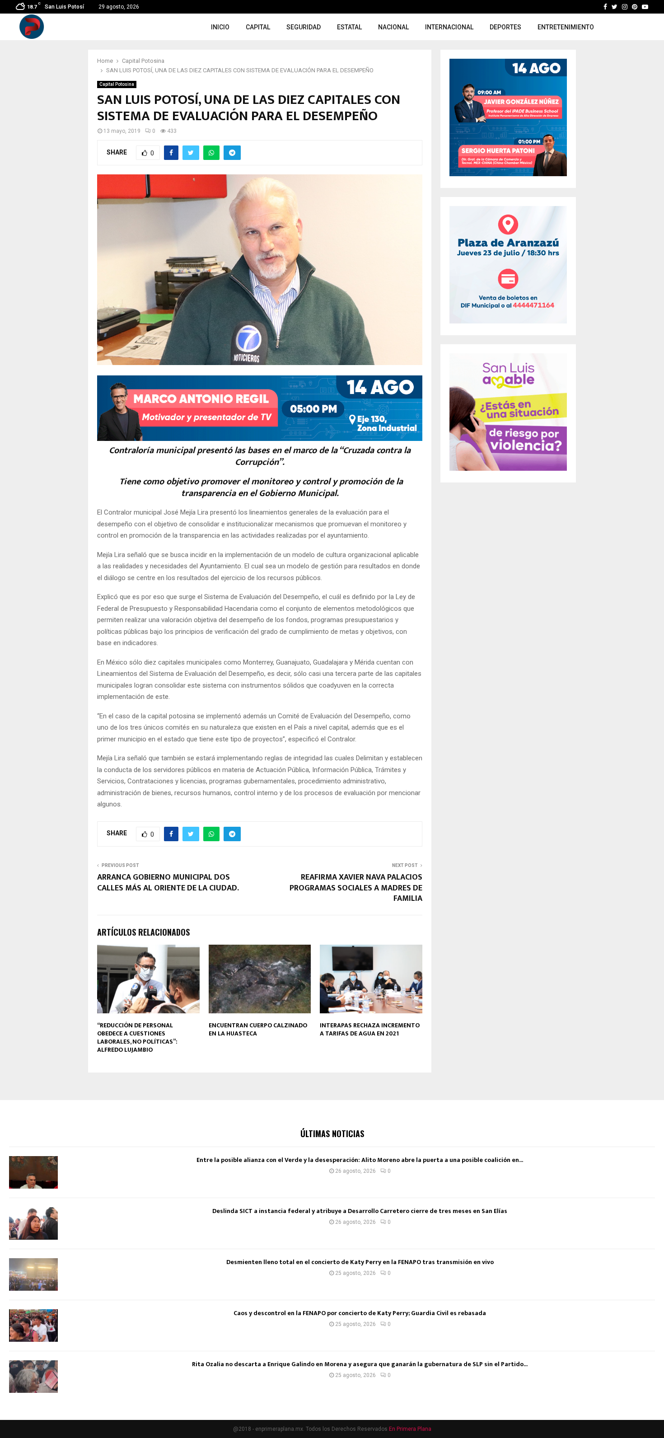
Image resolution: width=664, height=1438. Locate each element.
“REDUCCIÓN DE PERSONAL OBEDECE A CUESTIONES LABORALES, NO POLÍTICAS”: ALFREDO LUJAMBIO (137, 1037)
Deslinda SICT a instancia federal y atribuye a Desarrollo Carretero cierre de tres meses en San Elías (359, 1211)
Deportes (505, 27)
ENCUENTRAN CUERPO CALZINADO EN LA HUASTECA (258, 1029)
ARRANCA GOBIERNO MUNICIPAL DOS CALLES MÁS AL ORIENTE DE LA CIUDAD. (168, 883)
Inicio (220, 27)
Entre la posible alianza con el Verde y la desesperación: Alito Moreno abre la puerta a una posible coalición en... (359, 1160)
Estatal (349, 27)
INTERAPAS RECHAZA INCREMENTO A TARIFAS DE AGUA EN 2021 (370, 1029)
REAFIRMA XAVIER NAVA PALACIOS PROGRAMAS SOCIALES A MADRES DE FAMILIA (356, 888)
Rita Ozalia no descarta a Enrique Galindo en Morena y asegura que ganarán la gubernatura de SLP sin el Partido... (360, 1364)
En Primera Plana (410, 1429)
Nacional (393, 27)
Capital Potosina (116, 84)
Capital (258, 27)
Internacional (449, 27)
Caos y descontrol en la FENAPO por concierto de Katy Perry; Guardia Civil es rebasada (360, 1313)
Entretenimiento (566, 27)
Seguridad (303, 27)
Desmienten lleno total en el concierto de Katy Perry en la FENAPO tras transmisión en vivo (360, 1262)
